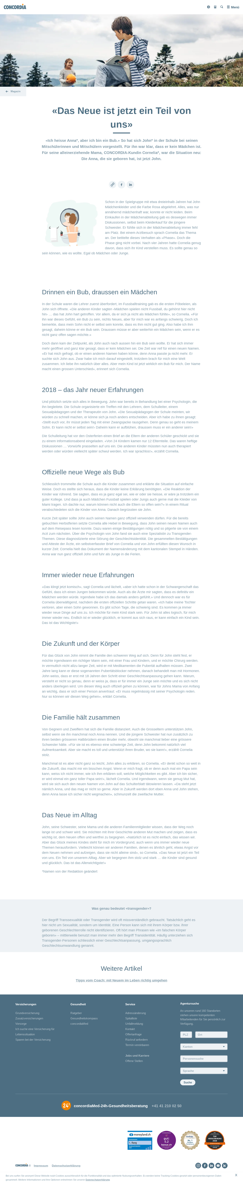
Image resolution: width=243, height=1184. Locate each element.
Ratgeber (76, 1013)
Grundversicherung (27, 1013)
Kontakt (130, 1029)
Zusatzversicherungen (29, 1018)
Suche (188, 1082)
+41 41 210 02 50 (166, 1106)
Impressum (41, 1165)
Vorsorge (21, 1023)
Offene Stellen (134, 1061)
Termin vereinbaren (137, 1045)
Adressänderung (135, 1013)
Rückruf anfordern (136, 1039)
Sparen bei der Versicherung (32, 1039)
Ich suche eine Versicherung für (34, 1029)
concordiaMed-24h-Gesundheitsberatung (111, 1106)
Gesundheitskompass (84, 1018)
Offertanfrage (133, 1034)
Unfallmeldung (134, 1023)
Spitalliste (131, 1018)
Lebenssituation (25, 1034)
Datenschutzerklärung (98, 1179)
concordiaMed (79, 1023)
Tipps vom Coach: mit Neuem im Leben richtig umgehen (121, 980)
